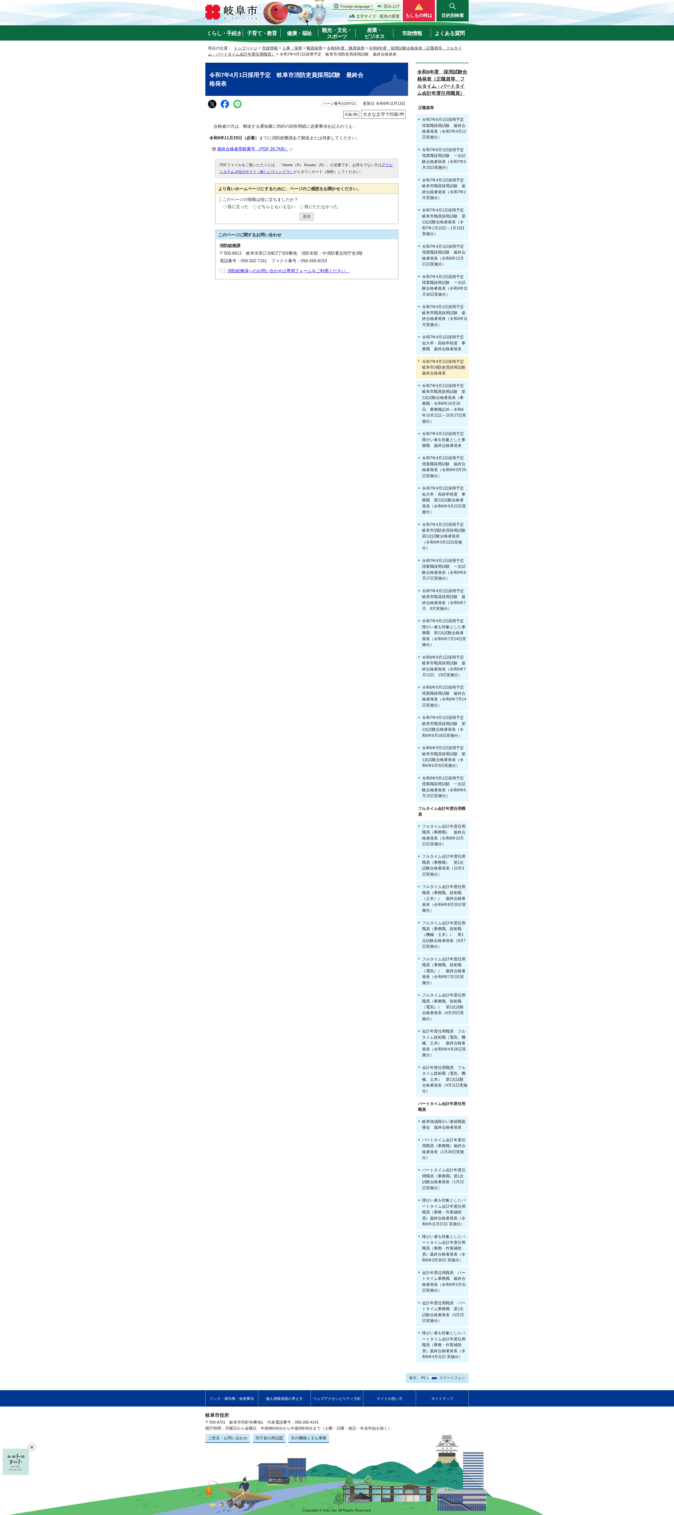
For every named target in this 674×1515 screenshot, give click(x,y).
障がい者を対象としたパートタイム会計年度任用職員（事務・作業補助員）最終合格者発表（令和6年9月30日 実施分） (443, 1248)
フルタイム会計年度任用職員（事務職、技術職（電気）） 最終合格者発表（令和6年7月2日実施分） (443, 971)
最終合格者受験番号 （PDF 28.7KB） (252, 149)
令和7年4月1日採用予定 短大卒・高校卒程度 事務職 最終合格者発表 (445, 343)
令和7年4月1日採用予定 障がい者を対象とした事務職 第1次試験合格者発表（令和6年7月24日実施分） (445, 633)
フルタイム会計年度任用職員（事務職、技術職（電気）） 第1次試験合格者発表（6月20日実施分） (443, 1007)
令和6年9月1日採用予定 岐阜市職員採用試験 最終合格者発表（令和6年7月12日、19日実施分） (445, 666)
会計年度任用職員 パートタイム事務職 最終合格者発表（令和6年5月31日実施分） (444, 1281)
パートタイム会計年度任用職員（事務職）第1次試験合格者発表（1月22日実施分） (443, 1179)
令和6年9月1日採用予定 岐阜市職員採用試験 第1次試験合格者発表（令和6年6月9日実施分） (445, 757)
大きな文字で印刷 (381, 114)
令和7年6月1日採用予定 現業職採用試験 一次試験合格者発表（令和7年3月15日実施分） (445, 158)
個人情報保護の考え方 (284, 1398)
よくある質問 (450, 33)
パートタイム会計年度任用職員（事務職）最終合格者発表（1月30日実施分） (443, 1149)
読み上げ (392, 6)
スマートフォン (452, 1378)
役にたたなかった (321, 206)
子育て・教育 (262, 33)
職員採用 (314, 48)
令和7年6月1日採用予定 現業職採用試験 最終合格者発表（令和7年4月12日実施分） (445, 128)
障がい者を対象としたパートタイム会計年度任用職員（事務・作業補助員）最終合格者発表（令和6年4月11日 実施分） (443, 1345)
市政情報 (412, 33)
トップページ (245, 48)
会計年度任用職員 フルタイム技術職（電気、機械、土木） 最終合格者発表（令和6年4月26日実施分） (444, 1043)
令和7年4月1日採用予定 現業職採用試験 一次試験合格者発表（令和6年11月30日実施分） (445, 285)
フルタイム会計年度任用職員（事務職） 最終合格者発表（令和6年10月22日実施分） (443, 835)
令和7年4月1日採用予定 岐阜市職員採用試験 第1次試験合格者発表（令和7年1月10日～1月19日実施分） (445, 222)
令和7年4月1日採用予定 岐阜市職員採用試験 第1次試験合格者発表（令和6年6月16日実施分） (445, 726)
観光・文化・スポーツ (337, 33)
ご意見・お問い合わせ (227, 1438)
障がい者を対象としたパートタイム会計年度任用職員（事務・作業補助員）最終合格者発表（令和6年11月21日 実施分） (443, 1212)
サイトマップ (442, 1398)
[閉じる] (32, 1447)
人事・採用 (292, 48)
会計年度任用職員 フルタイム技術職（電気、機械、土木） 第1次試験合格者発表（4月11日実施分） (444, 1079)
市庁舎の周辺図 (269, 1438)
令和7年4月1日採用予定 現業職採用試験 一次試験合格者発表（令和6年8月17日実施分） (445, 569)
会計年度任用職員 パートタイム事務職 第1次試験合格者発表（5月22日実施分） (443, 1312)
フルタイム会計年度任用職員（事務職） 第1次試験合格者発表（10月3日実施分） (443, 865)
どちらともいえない (276, 206)
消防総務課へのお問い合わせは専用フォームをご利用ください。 (288, 271)
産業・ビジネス (375, 33)
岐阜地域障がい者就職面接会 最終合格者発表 (443, 1124)
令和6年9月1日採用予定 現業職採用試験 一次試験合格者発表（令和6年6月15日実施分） (445, 787)
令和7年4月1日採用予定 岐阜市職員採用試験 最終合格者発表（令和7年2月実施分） (445, 189)
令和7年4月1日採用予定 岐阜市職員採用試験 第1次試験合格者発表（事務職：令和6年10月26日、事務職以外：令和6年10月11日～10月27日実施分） (445, 403)
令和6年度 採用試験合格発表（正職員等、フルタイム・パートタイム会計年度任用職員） (442, 82)
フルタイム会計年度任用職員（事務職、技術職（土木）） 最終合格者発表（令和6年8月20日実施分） (444, 898)
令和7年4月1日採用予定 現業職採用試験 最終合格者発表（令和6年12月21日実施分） (445, 255)
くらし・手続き (224, 33)
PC (423, 1378)
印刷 (348, 114)
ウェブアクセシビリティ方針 (337, 1398)
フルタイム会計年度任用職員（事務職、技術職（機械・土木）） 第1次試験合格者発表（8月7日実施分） (444, 935)
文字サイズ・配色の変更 (378, 16)
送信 (307, 216)
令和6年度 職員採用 (345, 48)
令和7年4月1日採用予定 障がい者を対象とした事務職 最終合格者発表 (445, 439)
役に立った (238, 206)
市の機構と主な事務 (308, 1438)
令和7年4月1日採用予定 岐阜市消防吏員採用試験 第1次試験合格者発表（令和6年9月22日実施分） (445, 536)
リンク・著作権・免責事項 (232, 1398)
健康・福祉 (299, 33)
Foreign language (355, 6)
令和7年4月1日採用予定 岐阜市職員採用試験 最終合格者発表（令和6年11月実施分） (445, 315)
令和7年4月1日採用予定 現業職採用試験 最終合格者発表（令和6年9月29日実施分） (445, 467)
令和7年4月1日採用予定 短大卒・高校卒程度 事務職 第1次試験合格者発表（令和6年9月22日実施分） (445, 500)
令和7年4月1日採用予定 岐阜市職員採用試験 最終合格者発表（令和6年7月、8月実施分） (445, 600)
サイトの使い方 (390, 1398)
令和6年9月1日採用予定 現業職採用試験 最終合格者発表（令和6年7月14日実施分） (445, 696)
